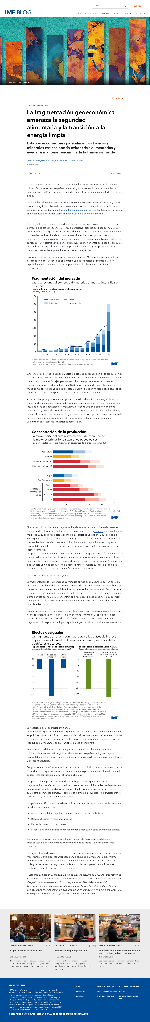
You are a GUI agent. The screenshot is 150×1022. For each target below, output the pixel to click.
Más (45, 1009)
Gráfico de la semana (86, 14)
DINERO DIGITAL (81, 991)
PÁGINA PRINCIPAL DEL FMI (128, 997)
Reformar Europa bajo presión (70, 951)
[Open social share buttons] (68, 135)
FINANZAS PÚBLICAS (105, 996)
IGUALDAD (79, 996)
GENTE (122, 991)
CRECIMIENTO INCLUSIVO (129, 987)
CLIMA (77, 987)
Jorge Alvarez (33, 161)
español (138, 6)
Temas (117, 14)
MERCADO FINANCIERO (107, 991)
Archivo (140, 14)
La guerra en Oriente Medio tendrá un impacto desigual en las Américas (119, 952)
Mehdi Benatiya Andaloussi (54, 161)
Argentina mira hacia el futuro (26, 951)
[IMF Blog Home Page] (18, 12)
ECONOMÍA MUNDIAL (106, 987)
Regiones (105, 14)
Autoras (128, 14)
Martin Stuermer (76, 161)
